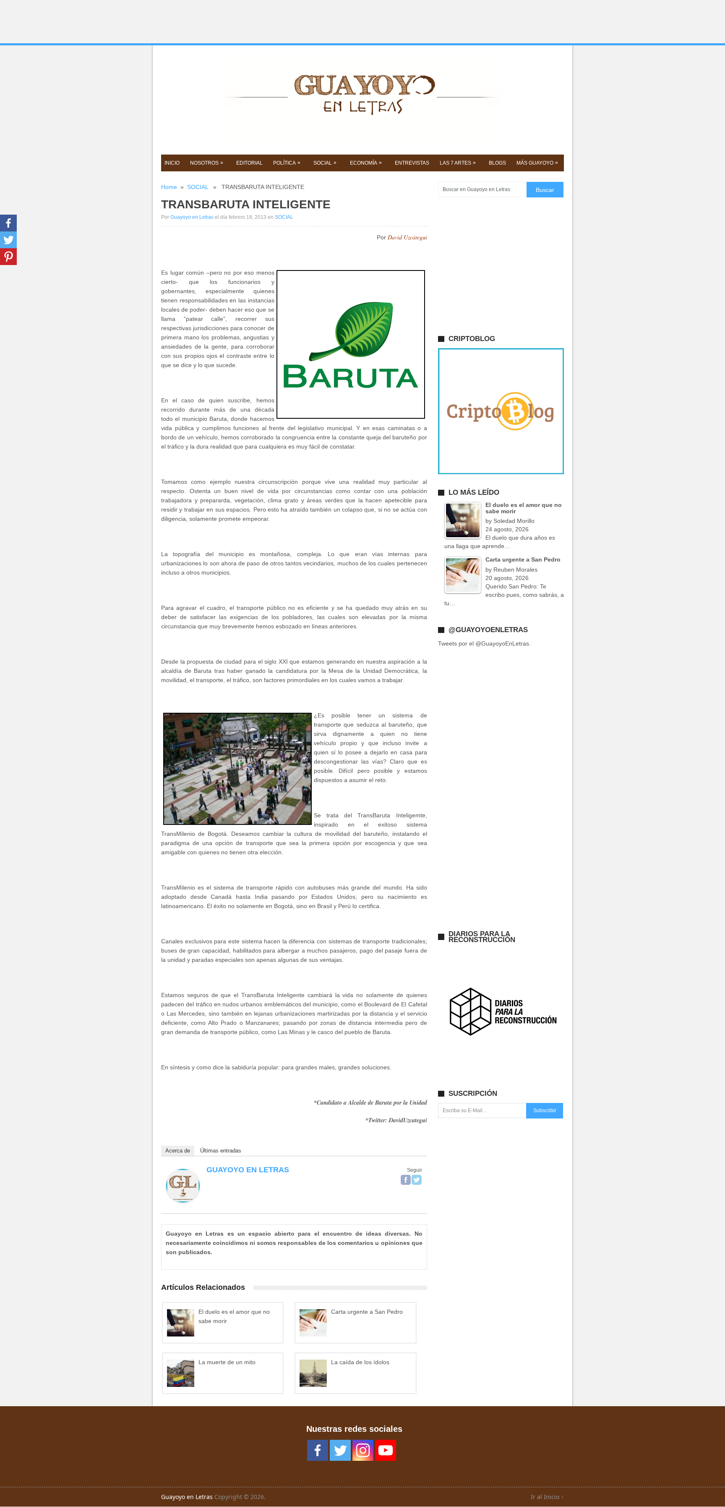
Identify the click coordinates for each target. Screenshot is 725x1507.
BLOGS (497, 163)
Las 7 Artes (458, 163)
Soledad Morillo (514, 520)
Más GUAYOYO (537, 163)
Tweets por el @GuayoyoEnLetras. (484, 643)
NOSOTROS (206, 163)
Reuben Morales (515, 569)
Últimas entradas (220, 1150)
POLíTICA (286, 163)
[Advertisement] (362, 22)
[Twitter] (417, 1180)
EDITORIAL (249, 163)
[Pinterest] (8, 256)
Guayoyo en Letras (192, 217)
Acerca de (177, 1150)
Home (169, 187)
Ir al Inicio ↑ (547, 1497)
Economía (366, 163)
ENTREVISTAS (412, 163)
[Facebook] (406, 1180)
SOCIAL (324, 163)
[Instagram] (362, 1450)
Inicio (172, 163)
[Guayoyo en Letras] (183, 1200)
